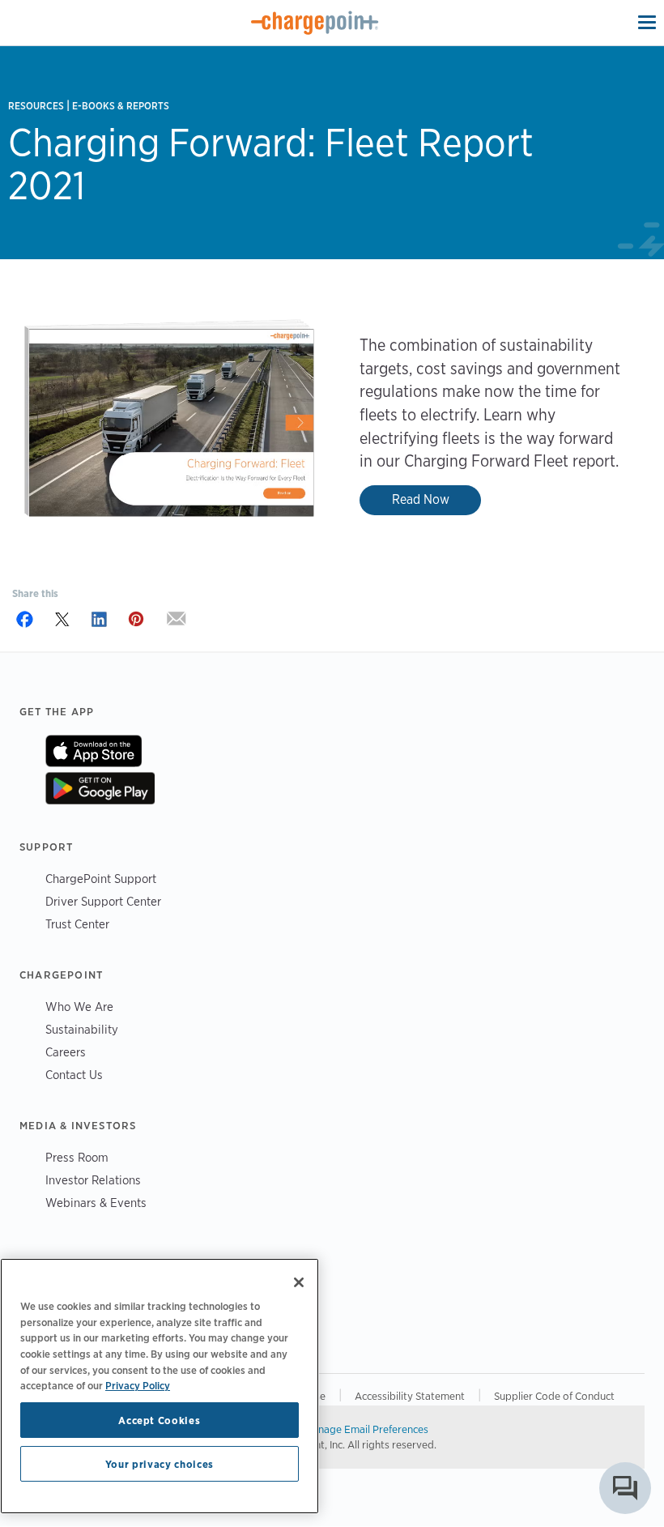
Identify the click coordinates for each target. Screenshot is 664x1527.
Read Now (420, 499)
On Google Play (100, 788)
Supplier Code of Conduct (554, 1395)
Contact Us (74, 1074)
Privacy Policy (137, 1385)
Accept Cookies (159, 1420)
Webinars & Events (96, 1202)
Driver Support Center (103, 901)
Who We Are (79, 1006)
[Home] (315, 22)
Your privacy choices (159, 1463)
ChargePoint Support (100, 878)
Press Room (77, 1157)
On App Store (93, 751)
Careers (65, 1052)
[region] (159, 1386)
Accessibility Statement (410, 1395)
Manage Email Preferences (366, 1428)
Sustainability (81, 1029)
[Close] (299, 1282)
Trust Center (77, 924)
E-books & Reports (120, 106)
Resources (36, 106)
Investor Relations (93, 1180)
